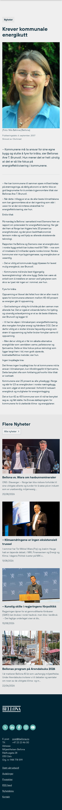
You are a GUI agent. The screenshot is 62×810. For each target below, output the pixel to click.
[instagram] (26, 727)
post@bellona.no (20, 739)
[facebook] (19, 727)
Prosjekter (7, 779)
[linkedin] (12, 727)
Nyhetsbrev (8, 791)
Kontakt (6, 796)
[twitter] (5, 727)
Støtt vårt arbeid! (10, 768)
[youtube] (33, 727)
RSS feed (7, 785)
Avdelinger (7, 773)
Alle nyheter (10, 431)
